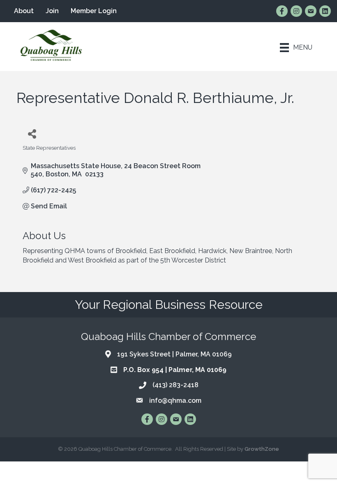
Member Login (94, 11)
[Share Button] (32, 133)
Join (52, 11)
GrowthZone (262, 449)
